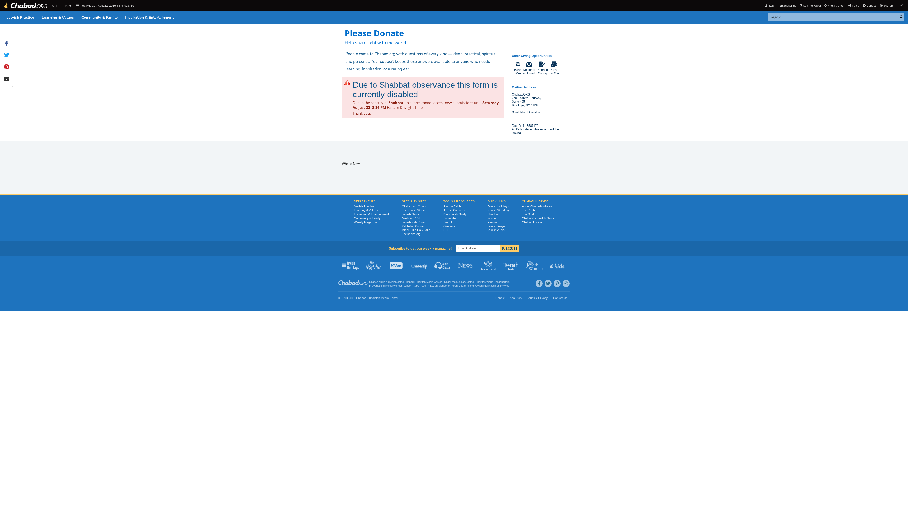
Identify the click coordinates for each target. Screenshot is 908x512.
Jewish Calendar (454, 210)
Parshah (493, 222)
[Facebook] (539, 283)
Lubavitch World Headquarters (492, 281)
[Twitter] (548, 283)
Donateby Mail (555, 71)
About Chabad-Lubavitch (538, 206)
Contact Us (560, 298)
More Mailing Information (526, 112)
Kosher (492, 218)
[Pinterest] (557, 283)
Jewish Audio (496, 230)
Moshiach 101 (411, 218)
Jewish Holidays (498, 206)
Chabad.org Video (414, 206)
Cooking (488, 265)
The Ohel (528, 214)
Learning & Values (58, 17)
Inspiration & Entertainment (149, 17)
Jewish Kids (557, 265)
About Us (516, 298)
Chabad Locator (532, 222)
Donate (871, 6)
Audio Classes (442, 265)
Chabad (409, 281)
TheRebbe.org (411, 234)
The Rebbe (529, 210)
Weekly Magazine (365, 222)
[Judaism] (25, 5)
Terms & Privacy (537, 298)
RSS (446, 230)
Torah (454, 285)
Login (772, 6)
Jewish (479, 285)
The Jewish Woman (414, 210)
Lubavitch (420, 281)
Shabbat (493, 214)
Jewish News (410, 214)
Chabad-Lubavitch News (538, 218)
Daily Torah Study (454, 214)
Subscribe (449, 218)
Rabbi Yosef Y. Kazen (425, 285)
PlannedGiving (542, 71)
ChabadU (419, 265)
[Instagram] (566, 283)
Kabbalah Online (413, 226)
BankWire (517, 71)
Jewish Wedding (498, 210)
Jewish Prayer (497, 226)
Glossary (449, 226)
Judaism (464, 285)
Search (448, 222)
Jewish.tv (396, 265)
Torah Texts (511, 265)
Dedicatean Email (529, 71)
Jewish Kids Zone (413, 222)
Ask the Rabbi (812, 6)
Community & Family (99, 17)
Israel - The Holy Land (416, 230)
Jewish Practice (20, 17)
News (465, 265)
